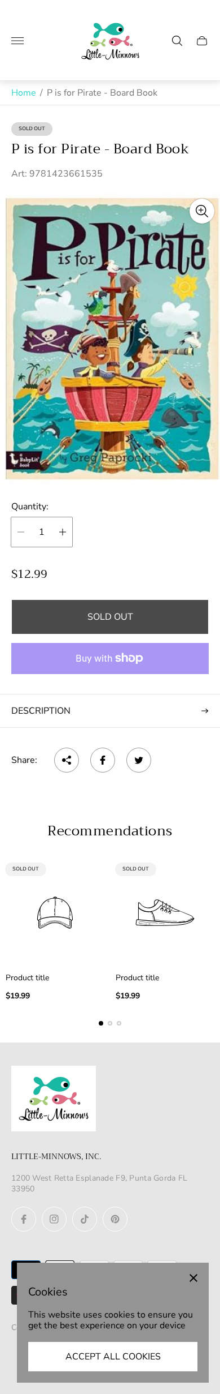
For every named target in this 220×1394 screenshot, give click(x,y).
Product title (27, 978)
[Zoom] (202, 211)
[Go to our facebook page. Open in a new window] (23, 1219)
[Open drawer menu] (17, 40)
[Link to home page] (53, 1100)
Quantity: (30, 506)
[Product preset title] (55, 912)
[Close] (193, 1278)
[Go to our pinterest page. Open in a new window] (115, 1219)
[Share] (66, 760)
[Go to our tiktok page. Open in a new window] (84, 1219)
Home (23, 93)
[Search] (177, 40)
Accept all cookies (113, 1356)
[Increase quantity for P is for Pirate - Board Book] (62, 532)
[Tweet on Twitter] (138, 760)
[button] (101, 1023)
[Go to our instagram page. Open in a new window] (54, 1219)
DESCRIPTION (41, 711)
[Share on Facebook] (102, 760)
